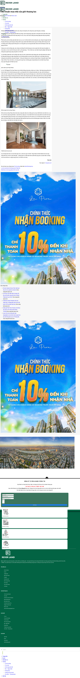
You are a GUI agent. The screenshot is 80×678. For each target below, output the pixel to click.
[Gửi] (2, 652)
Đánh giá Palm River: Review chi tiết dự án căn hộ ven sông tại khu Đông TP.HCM (11, 309)
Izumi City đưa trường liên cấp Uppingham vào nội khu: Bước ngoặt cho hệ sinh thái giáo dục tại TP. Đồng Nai (11, 315)
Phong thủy (7, 28)
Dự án (3, 658)
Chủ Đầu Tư (5, 17)
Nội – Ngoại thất (8, 26)
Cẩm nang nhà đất (9, 25)
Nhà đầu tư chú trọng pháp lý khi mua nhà (10, 170)
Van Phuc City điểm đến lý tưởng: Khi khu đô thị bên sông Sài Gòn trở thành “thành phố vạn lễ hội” (11, 295)
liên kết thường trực (28, 166)
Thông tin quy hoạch (9, 672)
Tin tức (4, 19)
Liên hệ (4, 676)
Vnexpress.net (48, 162)
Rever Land (14, 15)
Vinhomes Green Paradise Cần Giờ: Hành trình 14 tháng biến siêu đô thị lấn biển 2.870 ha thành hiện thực (11, 302)
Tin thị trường (8, 21)
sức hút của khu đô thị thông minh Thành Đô (10, 168)
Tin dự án (7, 23)
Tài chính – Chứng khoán (10, 32)
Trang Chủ (4, 14)
